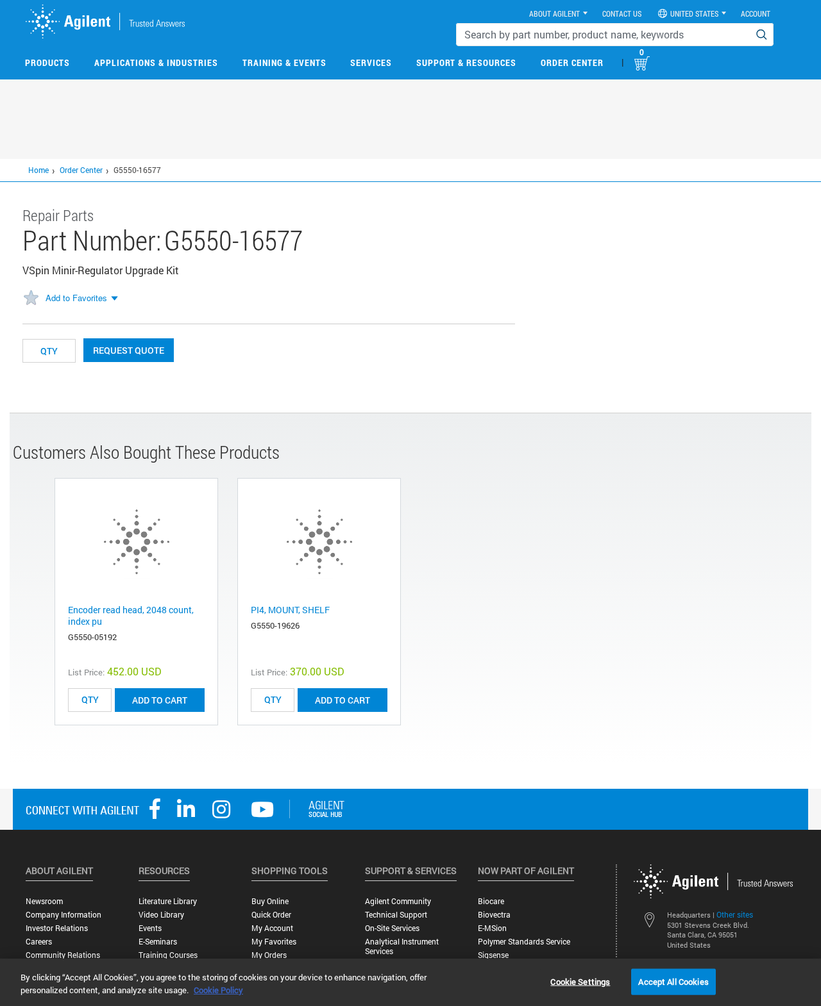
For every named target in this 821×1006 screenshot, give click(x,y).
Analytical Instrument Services (402, 946)
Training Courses (168, 955)
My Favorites (273, 941)
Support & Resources (466, 62)
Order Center (572, 62)
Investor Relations (57, 928)
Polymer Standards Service (524, 941)
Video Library (161, 914)
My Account (272, 928)
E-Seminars (158, 941)
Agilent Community (398, 901)
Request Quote (128, 350)
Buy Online (270, 901)
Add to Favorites (76, 298)
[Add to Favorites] (30, 298)
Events (150, 928)
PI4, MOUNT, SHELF (290, 610)
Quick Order (271, 914)
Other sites (734, 914)
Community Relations (63, 955)
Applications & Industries (156, 62)
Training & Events (284, 62)
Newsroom (44, 901)
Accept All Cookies (673, 981)
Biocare (491, 901)
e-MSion (492, 928)
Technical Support (396, 914)
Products (47, 62)
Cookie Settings (580, 981)
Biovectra (494, 914)
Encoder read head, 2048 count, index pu (131, 615)
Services (371, 62)
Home (38, 170)
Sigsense (493, 955)
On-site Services (392, 928)
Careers (39, 941)
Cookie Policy (218, 990)
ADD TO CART (159, 700)
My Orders (269, 955)
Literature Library (168, 901)
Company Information (63, 914)
